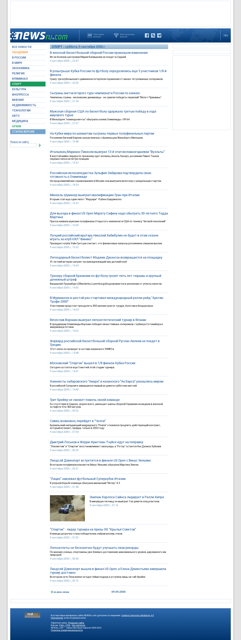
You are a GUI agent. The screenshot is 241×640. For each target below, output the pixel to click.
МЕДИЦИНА (20, 121)
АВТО (16, 115)
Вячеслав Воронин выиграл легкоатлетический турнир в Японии (98, 320)
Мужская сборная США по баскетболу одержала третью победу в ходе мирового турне (103, 113)
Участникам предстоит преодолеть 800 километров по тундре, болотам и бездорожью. (102, 305)
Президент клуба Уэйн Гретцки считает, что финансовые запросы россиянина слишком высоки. (106, 243)
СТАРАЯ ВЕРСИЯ (23, 131)
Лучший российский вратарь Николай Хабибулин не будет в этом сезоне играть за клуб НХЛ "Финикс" (104, 237)
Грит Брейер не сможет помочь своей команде (85, 400)
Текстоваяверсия (98, 35)
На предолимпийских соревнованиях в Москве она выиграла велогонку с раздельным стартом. (106, 181)
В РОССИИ (19, 57)
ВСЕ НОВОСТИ (21, 47)
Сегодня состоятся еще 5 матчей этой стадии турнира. (82, 367)
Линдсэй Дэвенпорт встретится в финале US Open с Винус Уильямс (100, 460)
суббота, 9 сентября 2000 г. (85, 46)
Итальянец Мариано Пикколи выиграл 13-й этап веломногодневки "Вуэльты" (107, 152)
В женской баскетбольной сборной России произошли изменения (99, 52)
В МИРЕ (17, 63)
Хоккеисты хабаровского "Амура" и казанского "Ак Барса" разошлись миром (106, 381)
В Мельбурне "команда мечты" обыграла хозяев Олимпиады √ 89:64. (90, 119)
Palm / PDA (64, 625)
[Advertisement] (120, 13)
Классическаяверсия (127, 35)
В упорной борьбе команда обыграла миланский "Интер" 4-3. (85, 483)
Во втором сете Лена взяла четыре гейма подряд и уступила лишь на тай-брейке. (98, 576)
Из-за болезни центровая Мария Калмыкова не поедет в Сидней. (88, 57)
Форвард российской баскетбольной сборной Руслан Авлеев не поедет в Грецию (105, 343)
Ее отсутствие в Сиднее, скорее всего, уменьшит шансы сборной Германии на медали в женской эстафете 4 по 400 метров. (106, 405)
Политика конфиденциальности (67, 630)
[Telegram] (159, 35)
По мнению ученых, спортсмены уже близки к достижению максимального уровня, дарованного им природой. (108, 553)
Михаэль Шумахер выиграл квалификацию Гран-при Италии (95, 195)
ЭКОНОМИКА (21, 68)
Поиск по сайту (19, 142)
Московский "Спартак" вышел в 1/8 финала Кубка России (92, 363)
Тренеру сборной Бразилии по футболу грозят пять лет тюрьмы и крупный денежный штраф (105, 277)
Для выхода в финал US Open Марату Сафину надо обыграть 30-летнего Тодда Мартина (109, 215)
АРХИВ (16, 126)
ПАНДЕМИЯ (20, 52)
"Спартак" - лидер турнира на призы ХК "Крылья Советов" (93, 529)
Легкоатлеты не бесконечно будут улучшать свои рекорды (94, 548)
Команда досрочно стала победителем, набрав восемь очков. (86, 533)
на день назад (61, 592)
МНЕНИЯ (18, 100)
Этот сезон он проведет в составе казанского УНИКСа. (82, 349)
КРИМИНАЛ (20, 78)
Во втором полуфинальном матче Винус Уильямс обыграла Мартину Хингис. (94, 464)
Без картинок (78, 625)
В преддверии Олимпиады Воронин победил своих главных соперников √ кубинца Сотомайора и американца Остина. (106, 325)
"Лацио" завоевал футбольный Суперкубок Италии (88, 479)
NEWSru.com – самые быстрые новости (71, 628)
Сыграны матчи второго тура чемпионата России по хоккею (95, 93)
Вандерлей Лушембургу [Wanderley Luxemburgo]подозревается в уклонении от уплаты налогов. (106, 283)
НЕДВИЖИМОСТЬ (24, 105)
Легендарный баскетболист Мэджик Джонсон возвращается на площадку (106, 257)
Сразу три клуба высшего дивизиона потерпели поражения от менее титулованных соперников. (106, 79)
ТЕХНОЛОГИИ (21, 110)
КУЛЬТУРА (19, 89)
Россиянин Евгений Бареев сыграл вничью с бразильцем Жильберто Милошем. (96, 137)
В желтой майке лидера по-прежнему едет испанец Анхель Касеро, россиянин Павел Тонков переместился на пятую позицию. (104, 157)
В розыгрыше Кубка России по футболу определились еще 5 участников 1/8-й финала (108, 73)
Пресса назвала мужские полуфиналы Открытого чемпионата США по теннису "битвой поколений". (108, 221)
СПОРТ (17, 84)
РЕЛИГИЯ (18, 73)
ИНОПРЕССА (20, 94)
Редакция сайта (76, 623)
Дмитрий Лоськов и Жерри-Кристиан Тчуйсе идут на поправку (96, 442)
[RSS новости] (153, 35)
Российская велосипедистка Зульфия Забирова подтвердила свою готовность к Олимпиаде (100, 174)
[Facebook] (147, 35)
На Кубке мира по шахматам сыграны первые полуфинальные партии (102, 133)
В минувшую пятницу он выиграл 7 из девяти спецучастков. (125, 501)
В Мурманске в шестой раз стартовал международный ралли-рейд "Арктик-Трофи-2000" (107, 299)
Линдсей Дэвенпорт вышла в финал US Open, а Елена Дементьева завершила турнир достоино (108, 570)
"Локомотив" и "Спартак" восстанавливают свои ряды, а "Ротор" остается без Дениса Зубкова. (106, 446)
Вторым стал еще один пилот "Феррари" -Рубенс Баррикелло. (86, 199)
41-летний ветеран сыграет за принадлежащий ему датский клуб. (88, 261)
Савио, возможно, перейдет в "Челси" (78, 421)
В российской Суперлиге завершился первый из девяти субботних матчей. (93, 385)
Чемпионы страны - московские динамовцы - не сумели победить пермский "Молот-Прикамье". (106, 97)
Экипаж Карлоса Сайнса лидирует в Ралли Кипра (127, 497)
